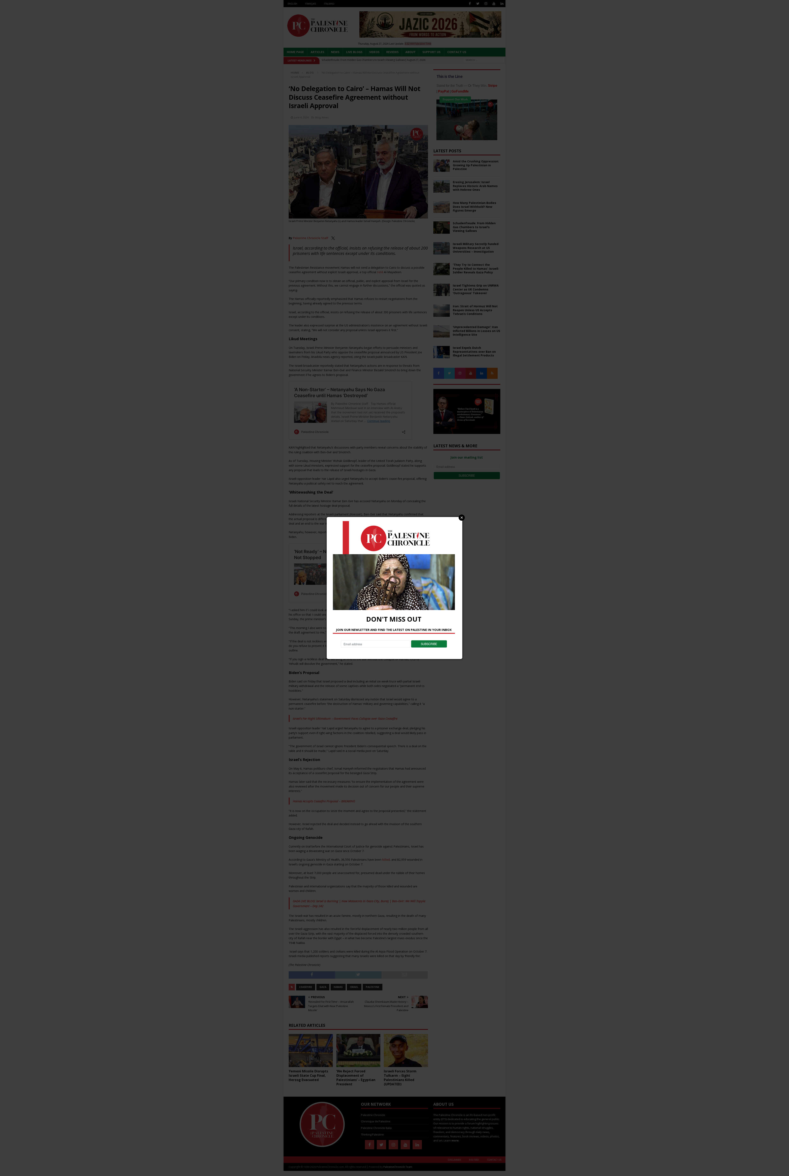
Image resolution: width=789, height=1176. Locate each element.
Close (462, 518)
